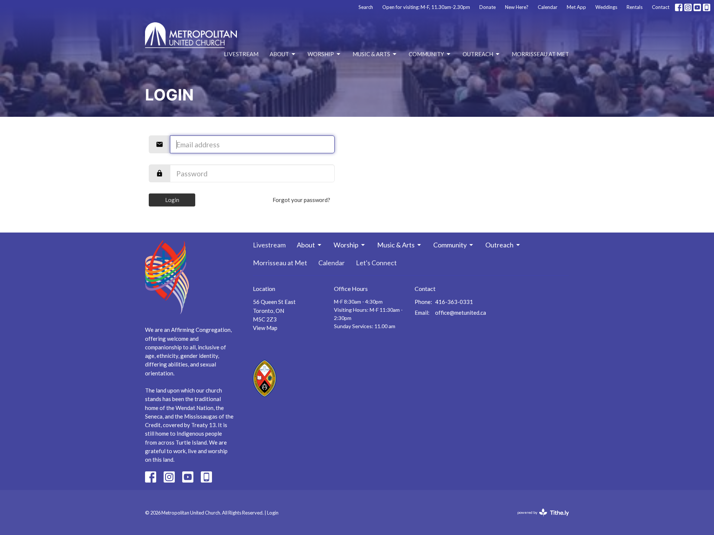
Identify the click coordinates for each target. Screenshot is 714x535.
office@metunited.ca (460, 312)
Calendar (547, 7)
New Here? (516, 7)
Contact (660, 7)
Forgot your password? (301, 199)
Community (426, 54)
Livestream (241, 54)
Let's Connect (376, 263)
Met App (576, 7)
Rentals (635, 7)
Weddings (606, 7)
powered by (539, 519)
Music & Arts (371, 54)
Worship (321, 54)
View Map (265, 327)
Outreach (478, 54)
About (279, 54)
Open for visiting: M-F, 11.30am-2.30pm (426, 7)
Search (365, 7)
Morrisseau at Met (540, 54)
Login (172, 199)
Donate (487, 7)
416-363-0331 (454, 301)
